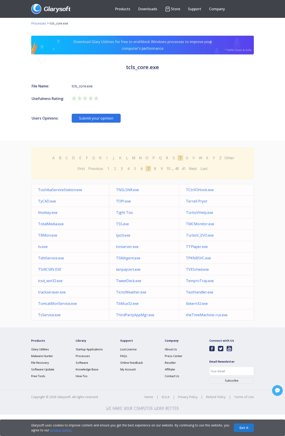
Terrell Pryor (197, 201)
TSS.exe (122, 223)
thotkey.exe (47, 212)
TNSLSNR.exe (127, 189)
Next (193, 168)
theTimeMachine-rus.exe (207, 314)
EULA (165, 397)
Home (148, 397)
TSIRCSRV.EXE (49, 269)
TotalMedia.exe (51, 223)
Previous (95, 168)
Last (204, 168)
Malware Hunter (42, 356)
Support (194, 8)
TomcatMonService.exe (57, 303)
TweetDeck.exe (128, 280)
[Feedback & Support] (277, 390)
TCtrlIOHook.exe (200, 189)
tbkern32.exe (197, 303)
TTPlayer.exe (197, 246)
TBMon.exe (47, 235)
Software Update (42, 369)
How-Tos (82, 376)
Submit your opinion (96, 118)
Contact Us (172, 376)
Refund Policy (216, 397)
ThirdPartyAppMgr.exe (135, 314)
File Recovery (40, 363)
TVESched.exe (197, 269)
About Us (171, 349)
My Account (128, 369)
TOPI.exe (123, 201)
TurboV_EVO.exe (200, 235)
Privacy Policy (187, 397)
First (81, 168)
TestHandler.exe (199, 292)
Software (82, 363)
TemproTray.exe (200, 280)
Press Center (173, 356)
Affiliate (170, 369)
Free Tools (38, 376)
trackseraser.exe (52, 292)
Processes (38, 23)
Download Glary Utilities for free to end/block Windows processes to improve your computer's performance (162, 45)
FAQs (123, 356)
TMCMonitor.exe (200, 223)
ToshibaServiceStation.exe (60, 189)
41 (184, 168)
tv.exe (43, 246)
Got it (243, 428)
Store (175, 8)
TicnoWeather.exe (131, 292)
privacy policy (60, 430)
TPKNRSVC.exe (198, 258)
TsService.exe (49, 314)
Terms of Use (244, 397)
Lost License (128, 349)
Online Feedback (131, 363)
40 (177, 168)
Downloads (147, 8)
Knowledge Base (87, 369)
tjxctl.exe (123, 235)
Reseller (170, 363)
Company (217, 8)
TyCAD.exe (47, 201)
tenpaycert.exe (128, 269)
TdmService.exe (51, 258)
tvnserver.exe (127, 246)
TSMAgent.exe (128, 258)
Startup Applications (89, 349)
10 (168, 168)
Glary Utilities (40, 349)
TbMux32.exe (127, 303)
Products (122, 8)
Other (229, 157)
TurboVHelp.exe (199, 212)
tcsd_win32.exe (50, 280)
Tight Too (124, 212)
